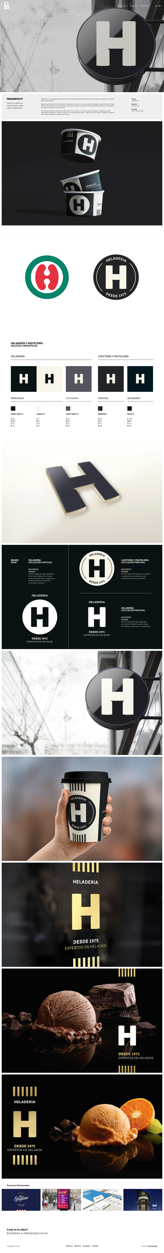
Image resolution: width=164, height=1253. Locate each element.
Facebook (69, 1246)
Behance (78, 1246)
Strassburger (152, 1246)
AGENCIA (133, 6)
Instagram (86, 1246)
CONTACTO (144, 6)
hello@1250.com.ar (36, 1233)
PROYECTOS (122, 6)
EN (156, 6)
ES (160, 6)
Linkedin (95, 1246)
